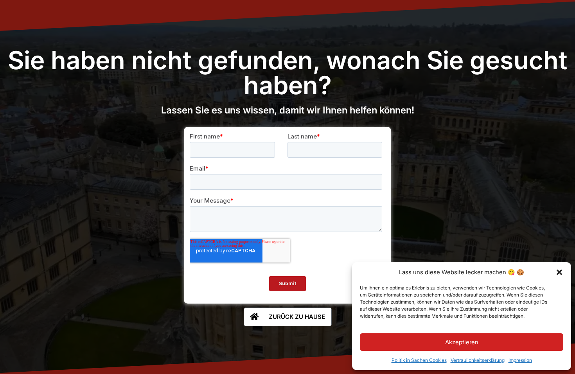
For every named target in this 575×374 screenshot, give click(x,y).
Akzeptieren (461, 342)
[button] (559, 272)
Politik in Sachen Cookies (419, 360)
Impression (520, 360)
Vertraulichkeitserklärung (478, 360)
